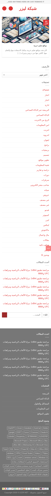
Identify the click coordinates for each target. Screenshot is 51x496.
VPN (18, 453)
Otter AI (34, 449)
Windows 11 (43, 458)
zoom (20, 458)
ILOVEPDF (43, 436)
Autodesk (28, 428)
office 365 (17, 445)
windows (10, 453)
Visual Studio (27, 453)
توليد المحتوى (21, 474)
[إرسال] (4, 314)
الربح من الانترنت (41, 120)
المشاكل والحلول (41, 404)
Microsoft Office (36, 441)
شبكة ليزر (28, 8)
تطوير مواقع (44, 160)
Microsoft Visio (42, 445)
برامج (46, 145)
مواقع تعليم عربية (40, 46)
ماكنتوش (45, 230)
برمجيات (45, 150)
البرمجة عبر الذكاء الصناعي (37, 110)
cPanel (45, 90)
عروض (46, 195)
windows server (30, 458)
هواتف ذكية (44, 245)
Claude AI (44, 432)
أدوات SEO (11, 458)
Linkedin (11, 436)
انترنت (46, 130)
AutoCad (37, 428)
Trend (5, 449)
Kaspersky (21, 436)
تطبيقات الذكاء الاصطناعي (38, 474)
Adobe (45, 428)
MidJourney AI (28, 445)
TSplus (45, 453)
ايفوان (46, 140)
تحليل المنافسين (23, 470)
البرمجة (45, 393)
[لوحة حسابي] (11, 8)
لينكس (46, 225)
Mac (46, 441)
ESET (19, 432)
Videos (37, 453)
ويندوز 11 (45, 255)
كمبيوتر (46, 215)
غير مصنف (44, 200)
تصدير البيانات (10, 470)
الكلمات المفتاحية (41, 466)
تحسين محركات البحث (40, 470)
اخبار (47, 95)
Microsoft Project (21, 441)
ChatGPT (11, 428)
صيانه (46, 190)
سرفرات (45, 180)
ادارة (47, 105)
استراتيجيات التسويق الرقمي (37, 462)
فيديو (47, 210)
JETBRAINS (32, 436)
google (11, 432)
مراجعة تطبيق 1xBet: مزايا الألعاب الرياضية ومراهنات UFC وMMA (26, 272)
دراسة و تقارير (43, 170)
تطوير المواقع (43, 414)
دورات (46, 175)
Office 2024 (43, 449)
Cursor (26, 432)
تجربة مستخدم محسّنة (25, 466)
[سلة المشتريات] (4, 8)
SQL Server (14, 449)
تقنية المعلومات (42, 165)
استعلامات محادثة (18, 462)
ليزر (47, 220)
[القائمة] (47, 8)
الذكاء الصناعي (42, 115)
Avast (19, 428)
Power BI (24, 449)
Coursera (34, 432)
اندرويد (46, 135)
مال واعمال (44, 235)
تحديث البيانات (9, 466)
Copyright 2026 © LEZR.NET (16, 492)
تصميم (46, 155)
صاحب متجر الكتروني (39, 185)
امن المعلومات (42, 125)
